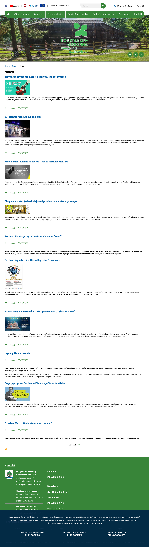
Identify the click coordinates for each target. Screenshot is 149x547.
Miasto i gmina (21, 14)
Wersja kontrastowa (124, 6)
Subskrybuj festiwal (6, 449)
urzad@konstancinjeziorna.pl (29, 484)
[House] (8, 14)
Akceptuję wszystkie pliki (32, 534)
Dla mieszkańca (55, 14)
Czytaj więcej (96, 523)
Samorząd (38, 14)
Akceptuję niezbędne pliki (74, 534)
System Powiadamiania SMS (60, 6)
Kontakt (138, 14)
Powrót (12, 108)
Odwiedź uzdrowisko (78, 14)
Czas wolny (124, 14)
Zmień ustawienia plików (116, 534)
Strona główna (10, 66)
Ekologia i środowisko (103, 14)
